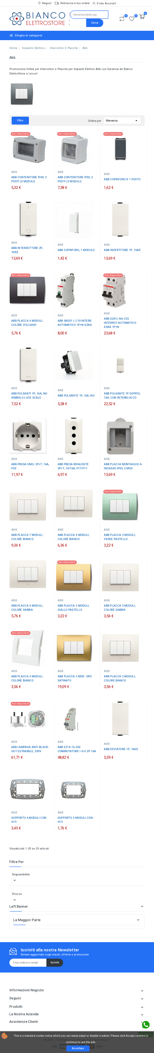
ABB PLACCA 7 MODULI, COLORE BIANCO (27, 537)
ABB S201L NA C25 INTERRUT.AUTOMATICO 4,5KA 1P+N (120, 323)
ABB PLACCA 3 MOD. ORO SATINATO (75, 678)
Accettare (78, 1048)
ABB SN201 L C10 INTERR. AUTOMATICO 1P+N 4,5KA (75, 323)
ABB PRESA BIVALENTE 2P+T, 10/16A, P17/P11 (73, 466)
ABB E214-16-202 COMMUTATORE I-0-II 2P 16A (77, 749)
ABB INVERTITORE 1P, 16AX (122, 250)
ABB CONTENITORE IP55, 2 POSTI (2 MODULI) (75, 179)
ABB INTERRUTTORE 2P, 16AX (27, 250)
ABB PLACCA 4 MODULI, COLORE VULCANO (27, 323)
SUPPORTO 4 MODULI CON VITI (28, 820)
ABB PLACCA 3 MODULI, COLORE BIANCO (27, 678)
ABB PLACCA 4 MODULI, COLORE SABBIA (27, 608)
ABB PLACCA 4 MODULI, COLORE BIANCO (73, 537)
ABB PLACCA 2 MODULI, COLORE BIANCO (120, 678)
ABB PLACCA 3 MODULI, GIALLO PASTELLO (73, 608)
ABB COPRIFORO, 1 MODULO (76, 250)
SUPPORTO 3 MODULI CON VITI (75, 820)
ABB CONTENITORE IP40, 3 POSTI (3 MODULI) (29, 179)
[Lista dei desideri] (131, 18)
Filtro (20, 120)
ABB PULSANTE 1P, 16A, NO (76, 396)
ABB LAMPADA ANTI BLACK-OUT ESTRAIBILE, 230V (30, 749)
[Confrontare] (122, 18)
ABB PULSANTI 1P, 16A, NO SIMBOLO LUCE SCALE (29, 395)
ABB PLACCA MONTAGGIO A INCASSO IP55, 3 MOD (123, 466)
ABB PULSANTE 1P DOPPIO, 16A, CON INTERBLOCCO (122, 395)
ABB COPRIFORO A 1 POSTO (122, 179)
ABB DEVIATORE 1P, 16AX (121, 749)
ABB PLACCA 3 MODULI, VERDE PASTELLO (120, 537)
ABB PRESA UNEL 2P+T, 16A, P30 (30, 466)
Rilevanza (122, 120)
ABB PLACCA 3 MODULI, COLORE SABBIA (120, 608)
